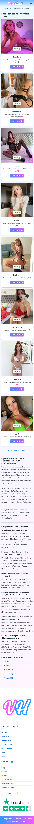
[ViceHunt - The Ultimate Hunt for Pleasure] (16, 3)
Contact (4, 772)
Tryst (3, 752)
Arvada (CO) (8, 678)
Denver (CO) (8, 661)
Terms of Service (7, 783)
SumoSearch (6, 740)
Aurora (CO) (8, 670)
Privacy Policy (6, 780)
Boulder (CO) (8, 665)
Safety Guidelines (7, 787)
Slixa (3, 756)
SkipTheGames (14, 8)
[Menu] (31, 3)
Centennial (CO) (10, 674)
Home (6, 8)
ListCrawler (5, 732)
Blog (3, 768)
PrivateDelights (7, 744)
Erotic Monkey (6, 748)
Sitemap (4, 776)
